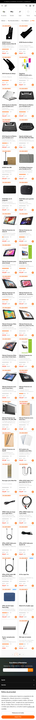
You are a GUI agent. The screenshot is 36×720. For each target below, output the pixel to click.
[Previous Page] (12, 654)
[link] (6, 6)
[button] (16, 53)
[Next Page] (23, 654)
